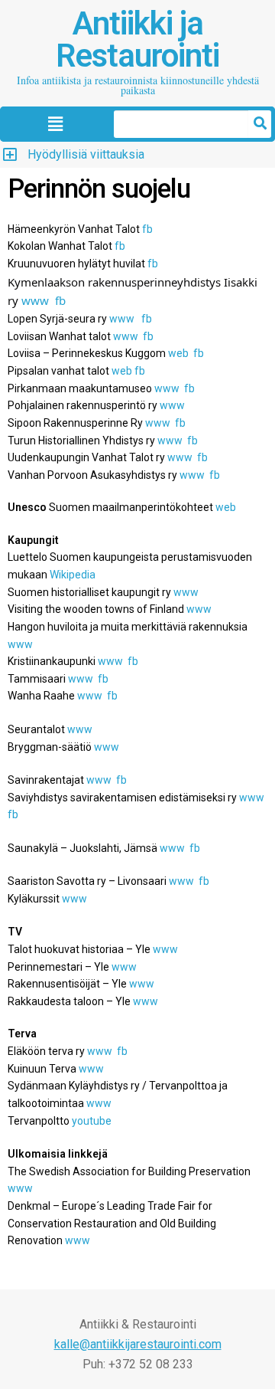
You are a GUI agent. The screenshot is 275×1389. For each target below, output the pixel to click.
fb (152, 263)
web (178, 353)
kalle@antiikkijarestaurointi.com (138, 1344)
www (121, 319)
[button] (55, 124)
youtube (92, 1121)
